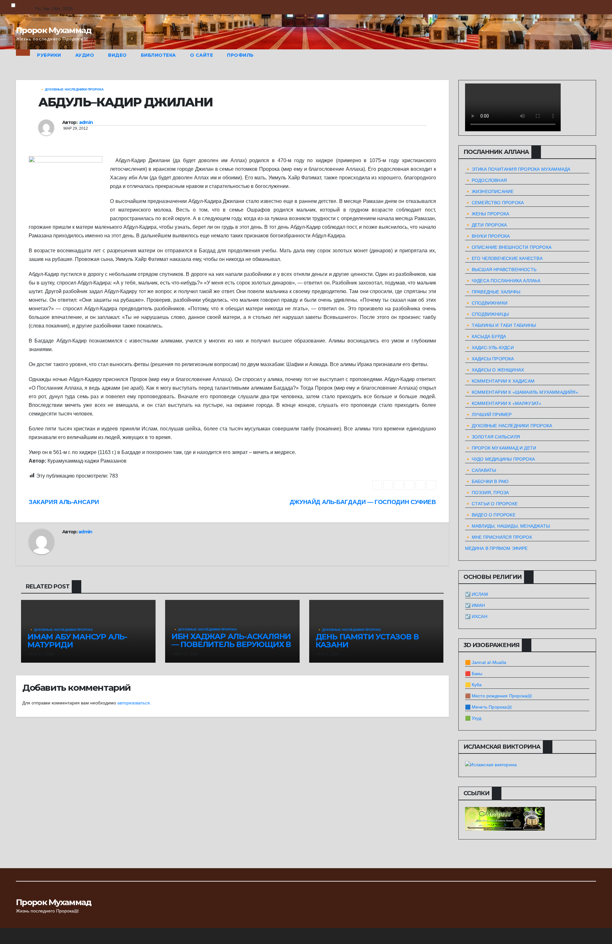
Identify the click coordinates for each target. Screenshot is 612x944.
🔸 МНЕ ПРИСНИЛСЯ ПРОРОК (498, 537)
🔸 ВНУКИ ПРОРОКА (487, 236)
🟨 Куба (473, 684)
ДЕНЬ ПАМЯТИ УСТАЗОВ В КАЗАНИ (367, 640)
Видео (117, 55)
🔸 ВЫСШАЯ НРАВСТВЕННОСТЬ (501, 269)
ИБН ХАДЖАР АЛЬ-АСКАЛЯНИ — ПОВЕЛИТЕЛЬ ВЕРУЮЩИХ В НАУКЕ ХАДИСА (231, 644)
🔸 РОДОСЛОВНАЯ (486, 180)
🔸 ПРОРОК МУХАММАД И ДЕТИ (500, 447)
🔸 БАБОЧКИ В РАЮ (487, 481)
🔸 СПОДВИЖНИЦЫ (487, 314)
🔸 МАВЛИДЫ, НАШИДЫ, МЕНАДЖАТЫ (507, 526)
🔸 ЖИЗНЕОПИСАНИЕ (489, 191)
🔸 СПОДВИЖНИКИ (486, 303)
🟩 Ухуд (473, 718)
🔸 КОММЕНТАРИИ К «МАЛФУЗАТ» (503, 403)
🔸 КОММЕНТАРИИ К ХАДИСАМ (500, 381)
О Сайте (201, 55)
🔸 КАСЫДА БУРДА (485, 336)
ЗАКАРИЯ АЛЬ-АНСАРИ (64, 502)
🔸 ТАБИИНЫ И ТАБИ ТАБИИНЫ (500, 325)
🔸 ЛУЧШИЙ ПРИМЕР (488, 414)
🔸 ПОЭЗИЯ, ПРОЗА (487, 492)
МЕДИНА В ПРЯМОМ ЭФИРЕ (496, 548)
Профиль (240, 55)
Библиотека (158, 55)
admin (86, 122)
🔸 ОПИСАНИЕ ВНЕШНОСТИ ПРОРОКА (508, 247)
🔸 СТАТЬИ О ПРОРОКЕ (491, 503)
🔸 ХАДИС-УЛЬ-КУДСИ (489, 347)
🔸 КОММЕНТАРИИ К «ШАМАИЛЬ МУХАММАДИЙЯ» (521, 392)
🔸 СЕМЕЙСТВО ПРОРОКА (494, 202)
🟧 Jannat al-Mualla (485, 662)
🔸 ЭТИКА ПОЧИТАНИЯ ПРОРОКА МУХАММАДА (518, 169)
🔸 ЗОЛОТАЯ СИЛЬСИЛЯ (492, 436)
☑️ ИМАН (475, 605)
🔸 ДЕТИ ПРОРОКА (486, 224)
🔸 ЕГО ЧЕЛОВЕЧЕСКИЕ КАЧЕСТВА (504, 258)
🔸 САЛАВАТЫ (480, 470)
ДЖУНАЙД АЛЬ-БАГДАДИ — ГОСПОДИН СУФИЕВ (363, 502)
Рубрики (49, 55)
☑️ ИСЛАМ (476, 594)
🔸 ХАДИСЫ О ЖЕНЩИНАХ (494, 369)
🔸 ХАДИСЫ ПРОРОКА (489, 358)
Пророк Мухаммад (53, 30)
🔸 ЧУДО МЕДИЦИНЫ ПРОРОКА (500, 459)
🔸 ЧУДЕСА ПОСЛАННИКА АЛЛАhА (503, 280)
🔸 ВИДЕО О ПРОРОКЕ (490, 514)
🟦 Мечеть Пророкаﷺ (488, 707)
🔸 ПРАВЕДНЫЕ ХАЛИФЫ (493, 291)
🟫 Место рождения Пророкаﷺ (498, 695)
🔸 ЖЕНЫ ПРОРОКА (487, 213)
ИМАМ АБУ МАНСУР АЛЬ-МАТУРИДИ (77, 640)
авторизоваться (133, 702)
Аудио (84, 55)
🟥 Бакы (474, 673)
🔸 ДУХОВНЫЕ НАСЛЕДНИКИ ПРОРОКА (72, 89)
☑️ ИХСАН (476, 616)
